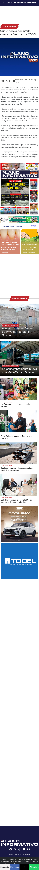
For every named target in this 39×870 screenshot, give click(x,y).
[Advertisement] (19, 273)
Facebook (14, 867)
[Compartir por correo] (14, 81)
